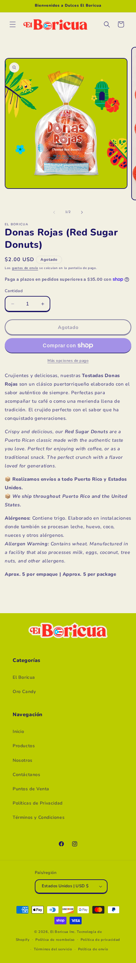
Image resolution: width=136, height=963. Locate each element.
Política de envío (93, 949)
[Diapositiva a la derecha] (82, 212)
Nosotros (23, 760)
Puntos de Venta (31, 789)
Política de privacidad (100, 939)
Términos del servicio (53, 949)
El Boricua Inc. (63, 931)
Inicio (18, 732)
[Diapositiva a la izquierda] (54, 212)
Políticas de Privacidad (38, 803)
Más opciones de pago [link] (68, 360)
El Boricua (24, 677)
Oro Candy (24, 692)
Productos (24, 746)
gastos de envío (25, 268)
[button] (13, 24)
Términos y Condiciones (39, 817)
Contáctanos (26, 775)
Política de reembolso (55, 939)
